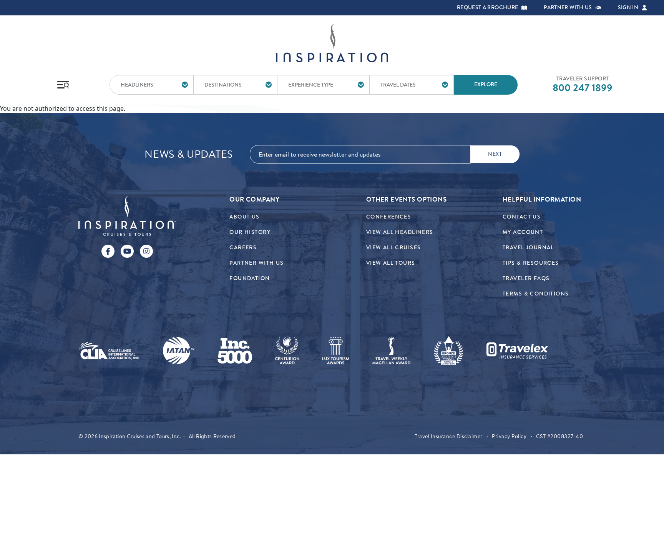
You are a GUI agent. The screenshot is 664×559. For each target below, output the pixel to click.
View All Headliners (399, 232)
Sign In (628, 8)
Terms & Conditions (536, 293)
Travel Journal (528, 247)
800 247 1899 (583, 87)
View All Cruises (393, 247)
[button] (524, 8)
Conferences (389, 216)
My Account (523, 232)
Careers (243, 247)
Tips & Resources (531, 263)
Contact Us (522, 216)
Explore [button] (485, 84)
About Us (244, 216)
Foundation (249, 278)
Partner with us (568, 8)
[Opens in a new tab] (109, 351)
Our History (250, 232)
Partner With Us (256, 263)
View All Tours (390, 263)
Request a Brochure (487, 8)
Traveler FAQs (526, 278)
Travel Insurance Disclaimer (449, 436)
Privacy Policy (509, 436)
